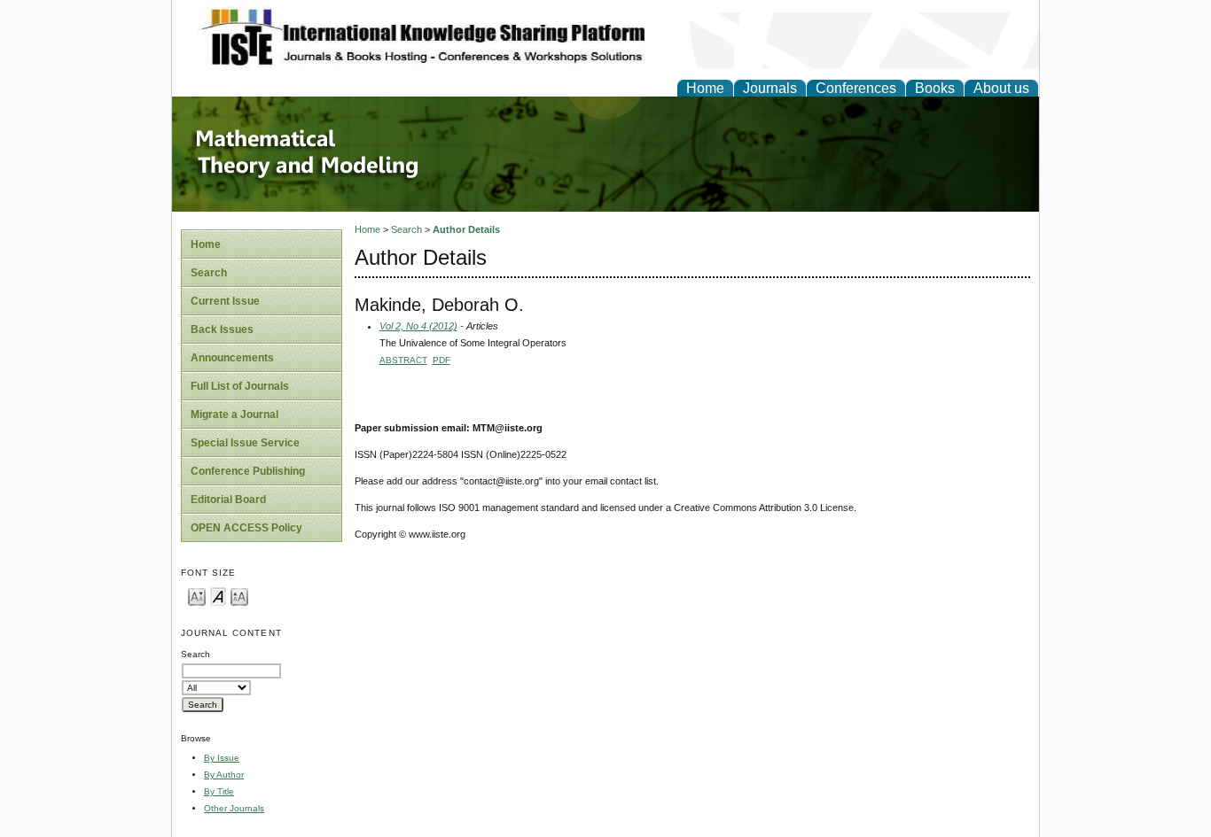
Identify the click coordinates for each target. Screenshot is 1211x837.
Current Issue (225, 301)
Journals (770, 88)
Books (935, 88)
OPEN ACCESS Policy (246, 528)
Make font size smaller (197, 595)
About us (1001, 88)
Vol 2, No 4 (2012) (418, 326)
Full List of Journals (240, 386)
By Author (224, 774)
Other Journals (234, 808)
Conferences (856, 88)
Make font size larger (239, 595)
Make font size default (218, 595)
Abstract (403, 360)
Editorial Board (228, 499)
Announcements (232, 358)
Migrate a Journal (234, 414)
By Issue (221, 758)
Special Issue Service (245, 443)
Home (705, 88)
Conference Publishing (248, 471)
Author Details (466, 229)
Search (209, 273)
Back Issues (222, 329)
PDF (441, 360)
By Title (219, 791)
